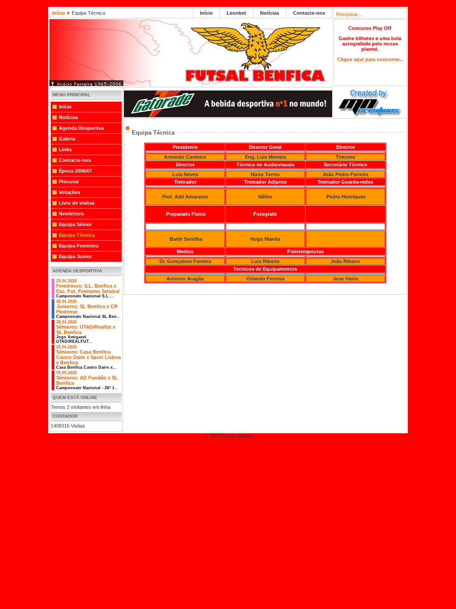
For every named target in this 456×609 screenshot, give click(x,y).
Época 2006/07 (75, 170)
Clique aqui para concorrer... (370, 59)
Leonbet (236, 13)
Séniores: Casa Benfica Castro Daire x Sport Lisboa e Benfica (88, 357)
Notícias (269, 13)
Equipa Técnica (77, 235)
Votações (69, 192)
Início (58, 13)
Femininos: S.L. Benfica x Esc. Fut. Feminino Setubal (87, 288)
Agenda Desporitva (81, 128)
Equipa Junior (75, 256)
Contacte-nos (309, 13)
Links (65, 149)
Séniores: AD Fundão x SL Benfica (87, 380)
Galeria (67, 138)
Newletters (71, 213)
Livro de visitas (76, 203)
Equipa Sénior (75, 224)
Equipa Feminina (78, 245)
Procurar (69, 181)
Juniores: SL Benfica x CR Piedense (88, 309)
